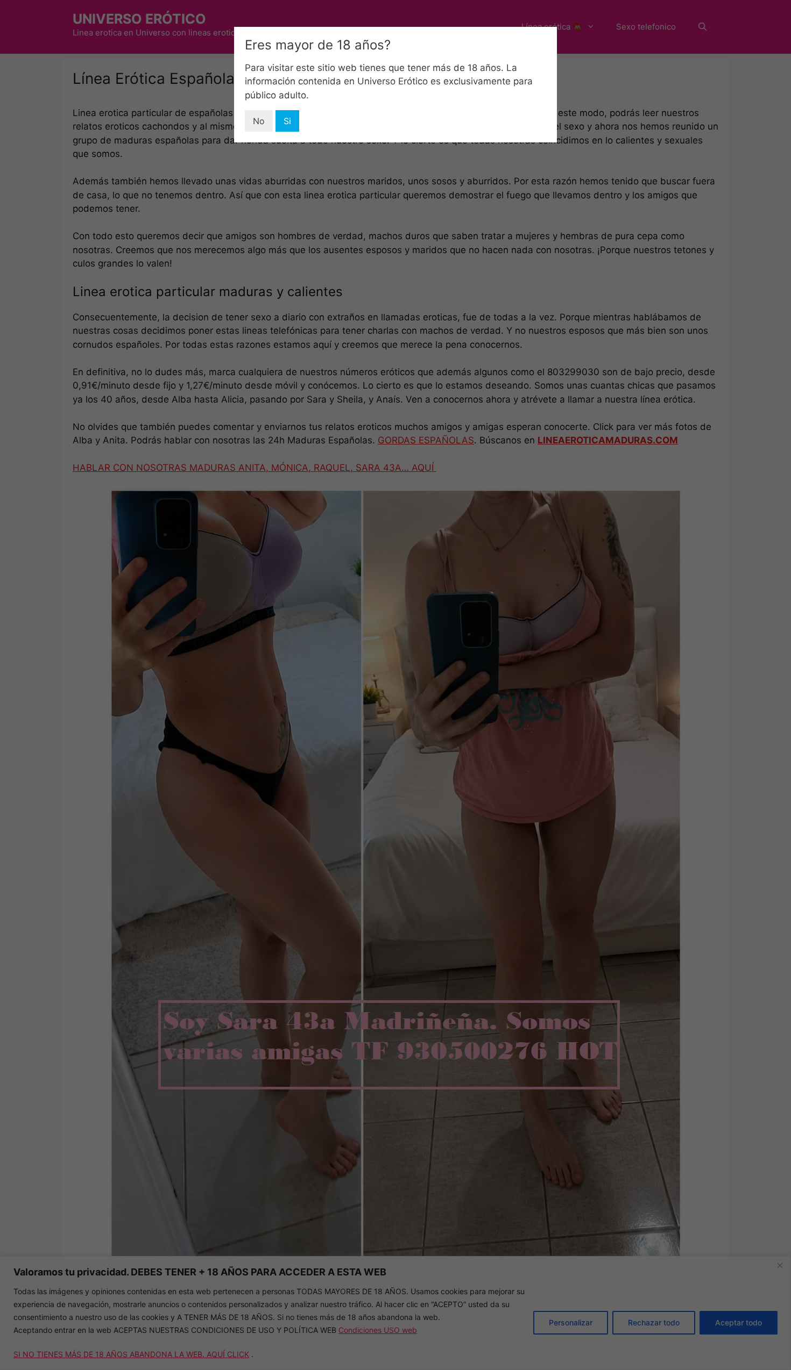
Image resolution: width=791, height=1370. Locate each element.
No (259, 121)
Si (287, 121)
